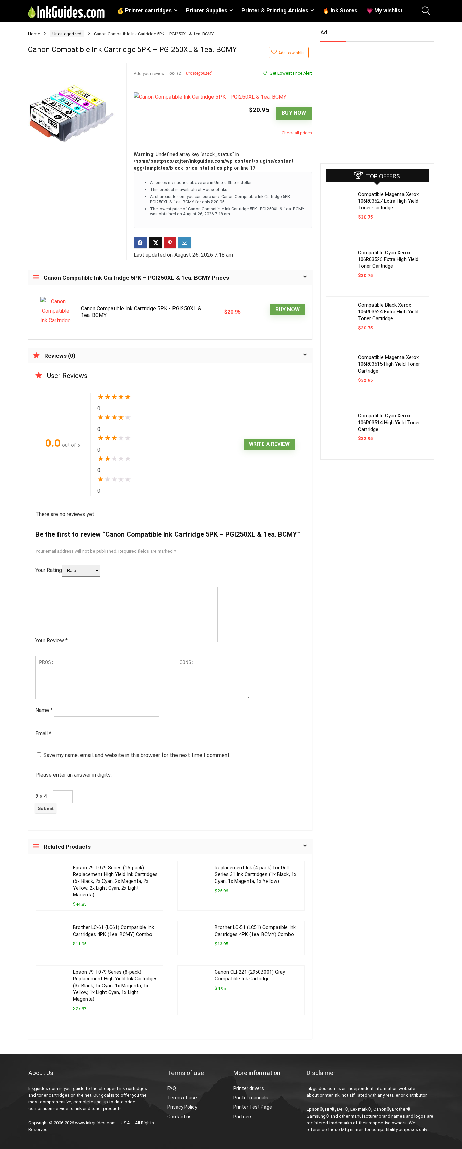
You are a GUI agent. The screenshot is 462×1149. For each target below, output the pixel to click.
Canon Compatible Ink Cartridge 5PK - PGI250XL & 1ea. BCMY (141, 311)
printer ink (330, 1095)
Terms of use (182, 1097)
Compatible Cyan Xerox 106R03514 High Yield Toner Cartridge (389, 422)
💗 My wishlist (384, 10)
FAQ (171, 1088)
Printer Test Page (252, 1107)
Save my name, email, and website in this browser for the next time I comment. (137, 755)
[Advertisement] (371, 99)
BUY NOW (294, 113)
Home (34, 33)
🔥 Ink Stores (340, 10)
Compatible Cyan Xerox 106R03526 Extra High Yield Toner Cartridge (388, 259)
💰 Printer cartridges (144, 10)
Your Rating (48, 570)
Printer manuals (250, 1097)
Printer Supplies (206, 10)
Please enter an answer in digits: (73, 775)
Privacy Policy (182, 1107)
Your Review (51, 640)
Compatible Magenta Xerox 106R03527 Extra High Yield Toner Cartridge (388, 201)
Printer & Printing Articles (274, 10)
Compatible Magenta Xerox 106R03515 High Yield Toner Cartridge (389, 364)
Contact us (179, 1116)
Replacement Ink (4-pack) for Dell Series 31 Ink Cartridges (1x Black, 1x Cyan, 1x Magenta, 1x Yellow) (255, 874)
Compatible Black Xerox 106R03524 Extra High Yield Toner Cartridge (388, 312)
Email (43, 733)
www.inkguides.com (95, 1122)
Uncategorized (67, 33)
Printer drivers (248, 1088)
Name (44, 710)
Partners (243, 1116)
